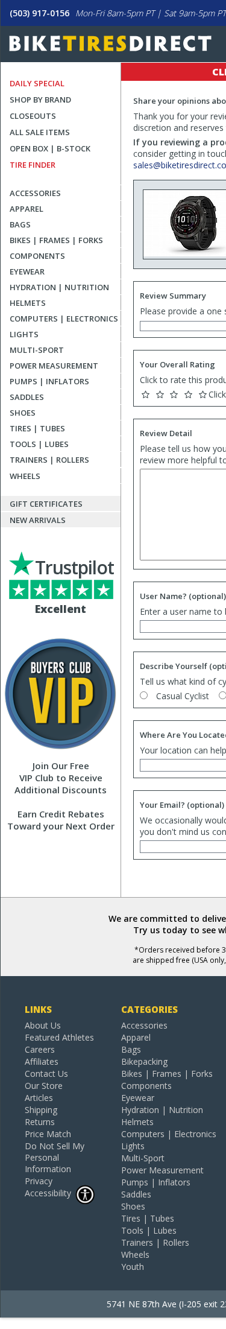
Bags (20, 224)
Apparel (26, 208)
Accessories (35, 193)
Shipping (41, 1109)
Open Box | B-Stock (50, 148)
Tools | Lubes (39, 444)
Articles (39, 1097)
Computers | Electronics (64, 318)
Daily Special (37, 83)
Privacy (38, 1181)
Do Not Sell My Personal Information (54, 1157)
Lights (24, 334)
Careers (40, 1049)
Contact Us (46, 1073)
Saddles (27, 397)
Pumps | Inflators (49, 381)
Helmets (28, 302)
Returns (40, 1122)
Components (37, 255)
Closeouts (33, 115)
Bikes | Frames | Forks (56, 240)
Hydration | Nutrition (59, 287)
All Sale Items (40, 132)
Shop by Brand (40, 99)
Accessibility (48, 1193)
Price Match (48, 1134)
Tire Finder (32, 164)
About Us (43, 1025)
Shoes (23, 412)
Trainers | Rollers (49, 459)
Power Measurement (54, 365)
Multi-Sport (37, 349)
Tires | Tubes (37, 428)
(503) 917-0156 (39, 13)
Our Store (44, 1085)
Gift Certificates (46, 503)
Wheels (25, 476)
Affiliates (41, 1061)
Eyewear (27, 271)
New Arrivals (38, 520)
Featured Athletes (59, 1037)
